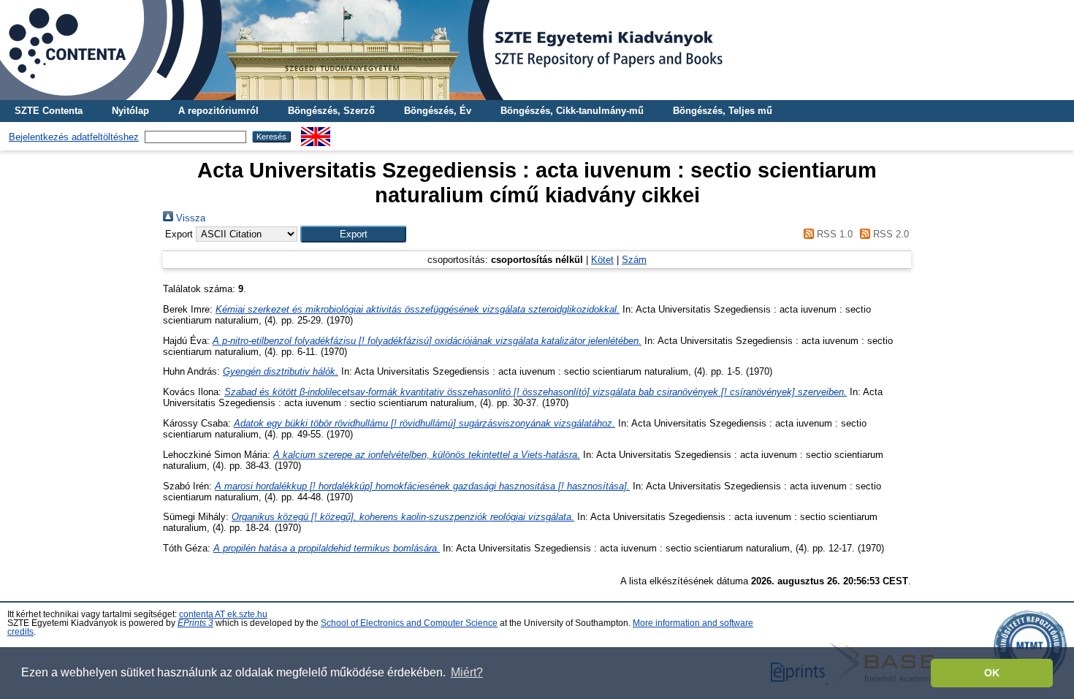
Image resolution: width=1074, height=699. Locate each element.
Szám (634, 259)
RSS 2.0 (889, 234)
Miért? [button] (467, 672)
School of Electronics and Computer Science (409, 623)
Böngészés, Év (437, 110)
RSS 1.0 (833, 234)
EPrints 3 (195, 623)
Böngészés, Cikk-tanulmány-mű (572, 110)
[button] (353, 234)
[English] (315, 132)
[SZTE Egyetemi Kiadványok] (537, 50)
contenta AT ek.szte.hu (223, 614)
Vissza (189, 218)
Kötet (602, 259)
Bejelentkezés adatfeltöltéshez (74, 136)
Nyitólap (130, 110)
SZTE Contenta (49, 110)
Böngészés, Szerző (331, 110)
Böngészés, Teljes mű (722, 110)
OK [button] (991, 673)
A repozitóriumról (218, 110)
